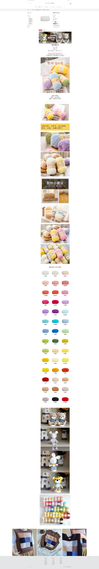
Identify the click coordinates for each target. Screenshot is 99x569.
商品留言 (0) (44, 30)
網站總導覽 (45, 564)
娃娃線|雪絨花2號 (38, 9)
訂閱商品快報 (53, 563)
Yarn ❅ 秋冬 (28, 16)
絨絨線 (57, 25)
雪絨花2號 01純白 (46, 9)
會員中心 (53, 559)
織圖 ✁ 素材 (28, 25)
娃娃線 (55, 25)
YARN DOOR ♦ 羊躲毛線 (49, 3)
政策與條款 (61, 563)
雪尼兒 (59, 25)
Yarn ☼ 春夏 (31, 9)
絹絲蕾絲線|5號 (30, 18)
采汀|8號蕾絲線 (30, 19)
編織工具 (28, 26)
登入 (33, 0)
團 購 (28, 27)
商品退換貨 (45, 563)
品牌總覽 (46, 559)
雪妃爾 (55, 18)
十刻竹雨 (30, 22)
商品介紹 (40, 30)
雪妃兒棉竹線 (30, 23)
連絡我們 (53, 564)
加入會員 (31, 0)
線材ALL (28, 15)
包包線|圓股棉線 (31, 21)
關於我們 (61, 559)
